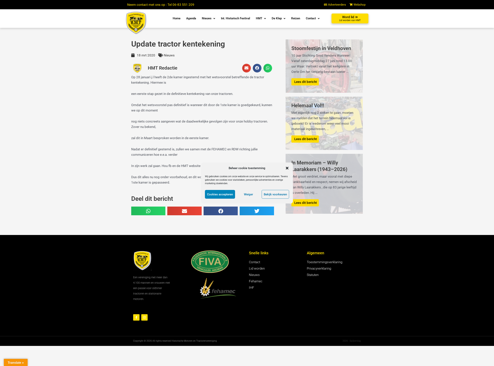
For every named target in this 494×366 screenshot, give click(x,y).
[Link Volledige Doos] (324, 66)
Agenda (191, 18)
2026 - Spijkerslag (352, 341)
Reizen (295, 18)
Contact (311, 18)
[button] (287, 168)
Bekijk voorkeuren (275, 194)
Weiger (248, 194)
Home (176, 18)
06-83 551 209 (183, 5)
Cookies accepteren (220, 194)
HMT (259, 18)
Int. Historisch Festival (235, 18)
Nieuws (206, 18)
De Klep (277, 18)
